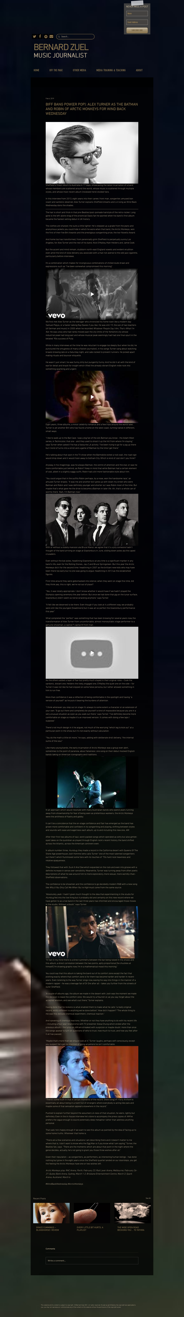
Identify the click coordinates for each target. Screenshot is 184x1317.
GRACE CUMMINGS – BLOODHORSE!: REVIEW (47, 1229)
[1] (51, 36)
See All (148, 1198)
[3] (34, 36)
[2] (40, 36)
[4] (45, 36)
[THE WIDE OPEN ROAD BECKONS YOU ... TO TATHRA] (132, 1213)
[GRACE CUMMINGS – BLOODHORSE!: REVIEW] (51, 1213)
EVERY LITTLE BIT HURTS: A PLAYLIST (90, 1229)
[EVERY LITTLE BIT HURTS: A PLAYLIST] (92, 1213)
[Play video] (92, 294)
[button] (58, 70)
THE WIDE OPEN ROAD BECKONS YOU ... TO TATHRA (130, 1229)
